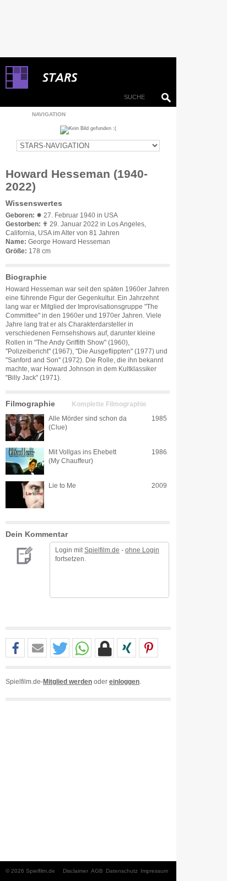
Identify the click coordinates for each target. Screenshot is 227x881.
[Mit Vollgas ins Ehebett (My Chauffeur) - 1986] (25, 461)
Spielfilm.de (102, 550)
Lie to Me (62, 485)
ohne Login (142, 550)
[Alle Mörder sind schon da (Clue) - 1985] (25, 427)
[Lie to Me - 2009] (25, 494)
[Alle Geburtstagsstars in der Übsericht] (99, 77)
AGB (97, 871)
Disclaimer (75, 871)
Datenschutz (122, 871)
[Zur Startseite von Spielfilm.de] (17, 86)
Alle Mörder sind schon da (87, 418)
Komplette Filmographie (109, 404)
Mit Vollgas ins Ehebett (82, 452)
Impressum (154, 871)
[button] (15, 648)
